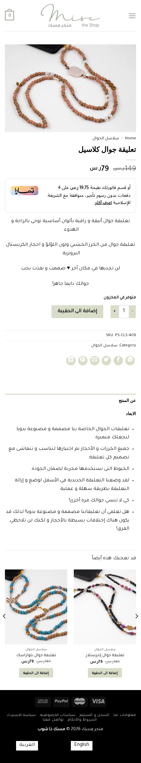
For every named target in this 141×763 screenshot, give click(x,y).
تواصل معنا (53, 720)
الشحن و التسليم (94, 715)
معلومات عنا (124, 715)
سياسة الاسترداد (21, 715)
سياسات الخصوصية (57, 715)
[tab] (70, 400)
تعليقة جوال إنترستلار (105, 655)
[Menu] (132, 16)
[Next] (4, 629)
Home (130, 138)
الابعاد (131, 413)
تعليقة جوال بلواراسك (36, 655)
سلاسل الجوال (105, 138)
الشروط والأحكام (82, 720)
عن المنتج (127, 400)
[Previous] (136, 629)
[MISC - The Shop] (70, 15)
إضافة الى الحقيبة (77, 311)
